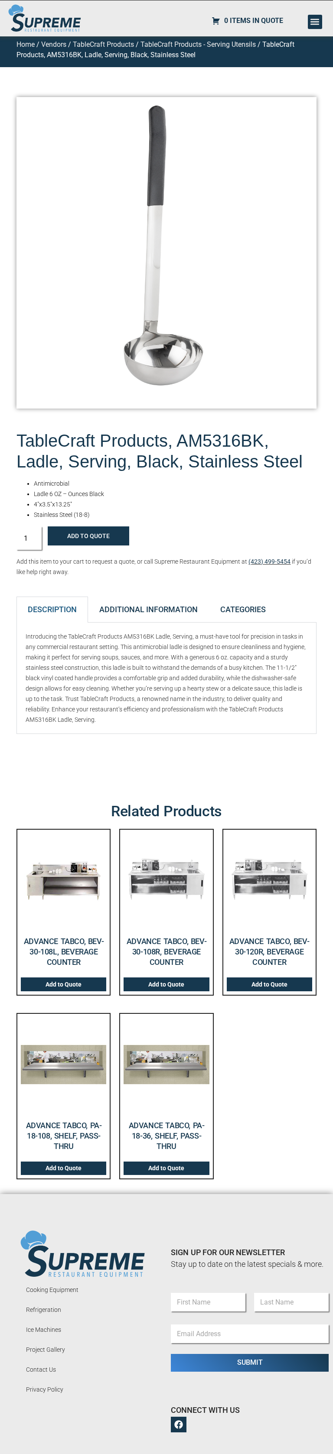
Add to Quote (88, 535)
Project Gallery (45, 1349)
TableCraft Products (103, 44)
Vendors (53, 44)
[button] (315, 22)
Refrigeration (43, 1309)
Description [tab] (52, 609)
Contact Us (41, 1369)
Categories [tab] (243, 609)
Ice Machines (43, 1329)
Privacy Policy (44, 1389)
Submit (250, 1362)
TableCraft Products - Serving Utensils (198, 44)
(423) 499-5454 (269, 561)
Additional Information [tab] (148, 609)
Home (25, 44)
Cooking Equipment (52, 1289)
